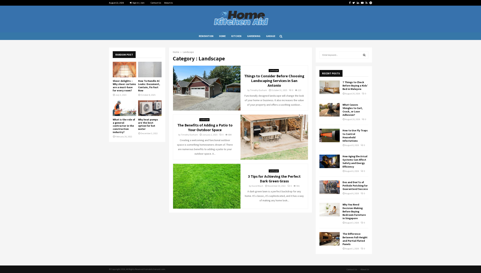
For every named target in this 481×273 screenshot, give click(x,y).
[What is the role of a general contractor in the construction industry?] (124, 108)
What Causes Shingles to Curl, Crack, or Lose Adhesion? (353, 110)
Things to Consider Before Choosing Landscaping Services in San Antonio (274, 81)
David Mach (257, 185)
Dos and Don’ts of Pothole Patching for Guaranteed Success (355, 185)
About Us (168, 2)
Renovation (206, 36)
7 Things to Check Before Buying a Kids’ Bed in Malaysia (355, 85)
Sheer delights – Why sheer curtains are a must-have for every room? (124, 85)
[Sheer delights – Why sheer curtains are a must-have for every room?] (124, 69)
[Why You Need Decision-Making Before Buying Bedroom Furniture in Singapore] (329, 209)
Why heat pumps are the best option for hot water (148, 124)
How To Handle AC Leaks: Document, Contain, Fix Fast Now (149, 85)
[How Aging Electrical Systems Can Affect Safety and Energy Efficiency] (329, 161)
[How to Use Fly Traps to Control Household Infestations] (329, 135)
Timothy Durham (258, 90)
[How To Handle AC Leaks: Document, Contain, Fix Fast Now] (150, 69)
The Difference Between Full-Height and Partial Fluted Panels (355, 239)
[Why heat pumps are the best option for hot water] (150, 108)
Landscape (274, 70)
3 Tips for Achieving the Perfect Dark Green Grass (274, 179)
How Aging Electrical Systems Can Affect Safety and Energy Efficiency (355, 161)
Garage (270, 36)
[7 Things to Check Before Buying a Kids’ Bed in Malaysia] (329, 87)
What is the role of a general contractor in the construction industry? (124, 126)
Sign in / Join (138, 2)
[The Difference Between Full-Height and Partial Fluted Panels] (329, 239)
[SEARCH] (364, 55)
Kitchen (236, 36)
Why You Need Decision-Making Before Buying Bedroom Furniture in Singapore (354, 211)
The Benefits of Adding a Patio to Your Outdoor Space (205, 127)
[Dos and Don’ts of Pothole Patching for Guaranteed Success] (329, 187)
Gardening (253, 36)
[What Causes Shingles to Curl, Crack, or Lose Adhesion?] (329, 110)
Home (222, 36)
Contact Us (156, 2)
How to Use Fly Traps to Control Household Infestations (355, 135)
